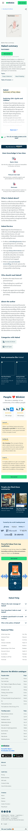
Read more (13, 130)
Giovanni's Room (5, 651)
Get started (22, 3)
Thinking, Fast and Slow (7, 692)
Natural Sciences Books (7, 714)
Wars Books (4, 736)
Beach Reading (20, 76)
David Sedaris (5, 49)
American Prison (5, 637)
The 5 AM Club (4, 681)
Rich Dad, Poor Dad (6, 687)
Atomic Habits (4, 678)
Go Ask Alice (4, 654)
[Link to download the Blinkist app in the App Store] (6, 755)
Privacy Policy (14, 816)
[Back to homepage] (10, 3)
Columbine (4, 645)
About (2, 795)
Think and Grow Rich (6, 704)
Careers (3, 798)
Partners (3, 801)
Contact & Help (5, 783)
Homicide (3, 659)
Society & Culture (8, 9)
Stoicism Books (5, 725)
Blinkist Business (5, 777)
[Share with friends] (26, 9)
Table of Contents (6, 80)
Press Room (4, 806)
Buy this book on (11, 146)
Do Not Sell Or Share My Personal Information (12, 820)
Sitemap (12, 815)
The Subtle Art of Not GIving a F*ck (10, 706)
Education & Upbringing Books (9, 728)
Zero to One (4, 695)
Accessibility (14, 818)
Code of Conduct (5, 804)
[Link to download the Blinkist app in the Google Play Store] (18, 755)
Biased (3, 640)
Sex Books (3, 733)
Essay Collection (7, 76)
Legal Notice (19, 815)
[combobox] (6, 824)
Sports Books (4, 730)
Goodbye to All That (6, 656)
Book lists (3, 765)
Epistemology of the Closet (8, 648)
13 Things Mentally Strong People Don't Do (11, 700)
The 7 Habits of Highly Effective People (11, 684)
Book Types (8, 346)
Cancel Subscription (6, 786)
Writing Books (4, 716)
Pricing (3, 774)
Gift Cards (3, 780)
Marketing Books (5, 739)
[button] (14, 605)
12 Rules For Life (5, 689)
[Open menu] (3, 3)
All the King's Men (5, 634)
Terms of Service (5, 816)
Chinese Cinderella (5, 642)
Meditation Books (5, 719)
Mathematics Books (6, 722)
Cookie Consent (5, 818)
